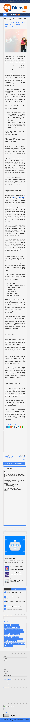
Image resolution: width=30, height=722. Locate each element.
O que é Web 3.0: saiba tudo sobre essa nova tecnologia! (15, 24)
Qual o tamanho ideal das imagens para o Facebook (16, 573)
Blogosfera (7, 625)
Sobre (5, 662)
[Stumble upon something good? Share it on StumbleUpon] (12, 427)
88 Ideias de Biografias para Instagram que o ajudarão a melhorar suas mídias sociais (16, 568)
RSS (19, 14)
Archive (22, 589)
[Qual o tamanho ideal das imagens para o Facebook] (7, 574)
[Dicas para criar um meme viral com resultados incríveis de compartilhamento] (7, 581)
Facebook (16, 632)
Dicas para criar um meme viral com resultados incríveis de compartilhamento (17, 580)
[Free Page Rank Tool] (8, 706)
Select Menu (5, 14)
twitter (14, 14)
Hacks (17, 634)
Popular (7, 589)
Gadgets (22, 632)
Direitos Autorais (9, 629)
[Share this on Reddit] (20, 427)
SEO (6, 641)
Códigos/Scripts (15, 627)
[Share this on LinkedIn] (18, 427)
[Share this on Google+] (11, 427)
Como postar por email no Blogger (14, 606)
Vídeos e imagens (9, 645)
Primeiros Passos (9, 639)
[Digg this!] (14, 427)
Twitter (17, 643)
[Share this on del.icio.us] (16, 427)
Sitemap (5, 660)
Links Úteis (6, 681)
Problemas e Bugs (18, 639)
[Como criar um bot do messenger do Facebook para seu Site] (15, 545)
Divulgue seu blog (18, 629)
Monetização (8, 636)
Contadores (7, 627)
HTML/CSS (12, 634)
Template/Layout (12, 641)
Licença (5, 658)
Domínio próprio (8, 632)
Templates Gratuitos (9, 643)
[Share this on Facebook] (7, 427)
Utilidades (22, 643)
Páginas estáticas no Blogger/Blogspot (14, 609)
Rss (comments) (7, 667)
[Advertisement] (15, 441)
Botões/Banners (14, 625)
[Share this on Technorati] (22, 427)
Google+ (16, 14)
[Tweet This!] (9, 427)
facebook (11, 14)
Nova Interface (15, 636)
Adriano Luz (14, 424)
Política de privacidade (8, 675)
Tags (15, 589)
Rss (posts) (6, 664)
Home (5, 18)
